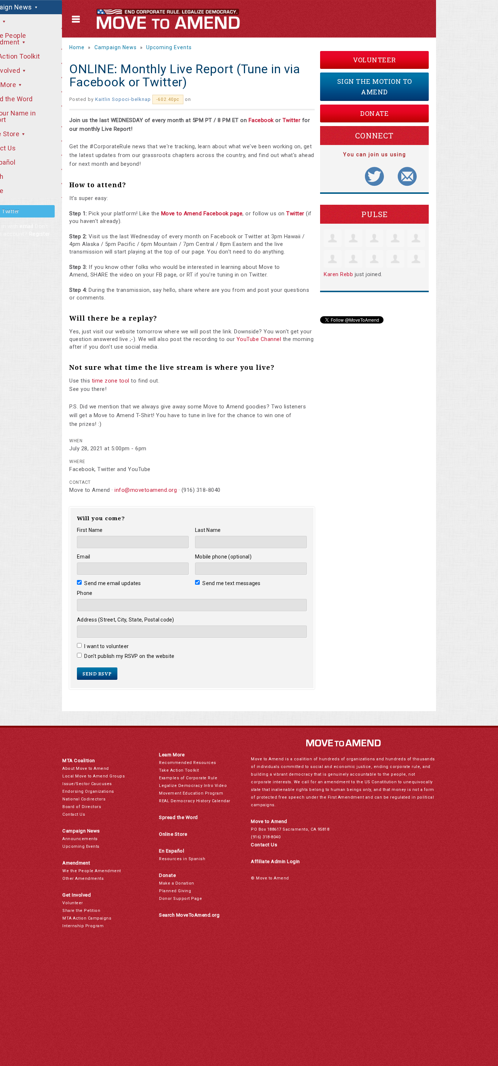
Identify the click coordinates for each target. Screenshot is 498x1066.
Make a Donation (176, 883)
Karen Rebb (338, 274)
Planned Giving (175, 891)
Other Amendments (83, 878)
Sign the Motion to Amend (374, 86)
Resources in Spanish (182, 859)
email (27, 226)
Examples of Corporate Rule (188, 778)
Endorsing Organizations (88, 791)
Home (77, 47)
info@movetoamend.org (145, 490)
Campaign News (115, 47)
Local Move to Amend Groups (93, 776)
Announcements (80, 838)
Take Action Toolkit (179, 770)
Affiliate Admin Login (275, 861)
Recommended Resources (187, 762)
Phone (84, 593)
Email (83, 557)
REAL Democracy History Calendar (194, 801)
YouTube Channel (259, 339)
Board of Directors (81, 806)
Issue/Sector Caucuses (87, 783)
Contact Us (73, 814)
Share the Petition (81, 910)
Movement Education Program (191, 793)
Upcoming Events (169, 47)
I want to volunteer (106, 646)
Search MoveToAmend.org (189, 915)
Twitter (292, 120)
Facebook (261, 120)
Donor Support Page (180, 898)
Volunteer (374, 59)
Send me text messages (231, 583)
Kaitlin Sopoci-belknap (123, 99)
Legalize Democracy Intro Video (193, 785)
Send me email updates (112, 583)
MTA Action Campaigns (86, 918)
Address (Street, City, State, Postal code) (125, 620)
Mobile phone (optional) (223, 557)
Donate (374, 113)
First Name (90, 530)
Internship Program (83, 926)
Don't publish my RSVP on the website (129, 656)
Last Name (208, 530)
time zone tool (110, 380)
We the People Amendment (91, 871)
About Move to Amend (85, 768)
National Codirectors (83, 799)
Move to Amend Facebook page (202, 213)
